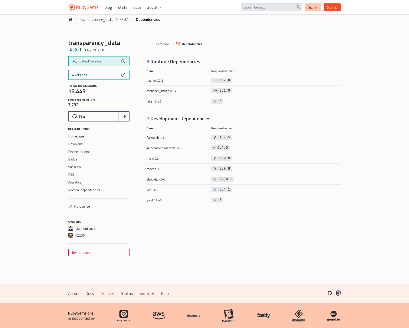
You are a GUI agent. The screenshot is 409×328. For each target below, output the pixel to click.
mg (152, 158)
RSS (71, 174)
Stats (122, 7)
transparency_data (97, 19)
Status (127, 293)
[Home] (70, 19)
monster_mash (161, 90)
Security (147, 293)
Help (165, 293)
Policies (107, 293)
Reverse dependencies (84, 189)
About (73, 293)
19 (124, 116)
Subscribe (75, 166)
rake (154, 101)
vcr (152, 189)
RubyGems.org (81, 313)
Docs (137, 7)
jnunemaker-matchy (164, 147)
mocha (155, 168)
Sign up (332, 7)
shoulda (156, 179)
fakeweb (156, 137)
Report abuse (81, 252)
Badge (72, 159)
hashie (155, 80)
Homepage (76, 136)
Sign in (313, 7)
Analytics (74, 182)
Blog (108, 7)
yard (154, 200)
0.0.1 (124, 19)
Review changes (79, 151)
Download (75, 143)
